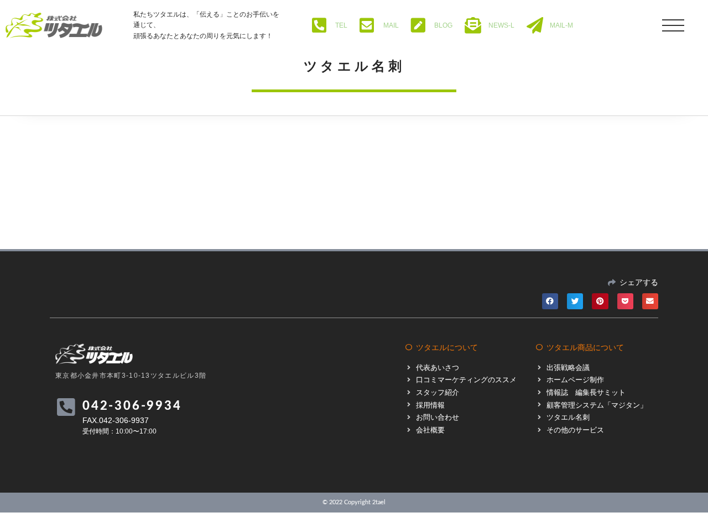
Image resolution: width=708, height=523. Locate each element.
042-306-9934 (132, 406)
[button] (550, 301)
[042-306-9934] (65, 407)
